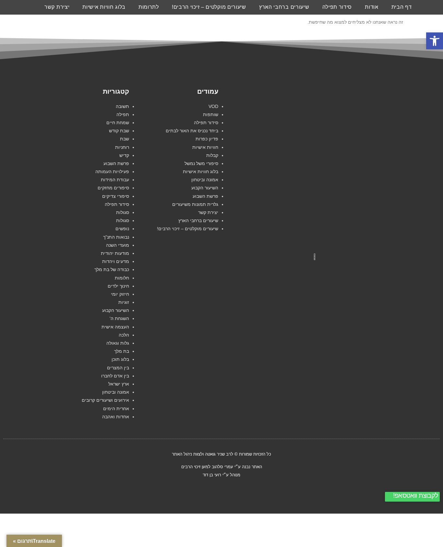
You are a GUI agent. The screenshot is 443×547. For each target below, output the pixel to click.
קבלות (212, 155)
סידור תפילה (337, 7)
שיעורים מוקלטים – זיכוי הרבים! (209, 7)
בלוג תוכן (120, 359)
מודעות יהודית (115, 253)
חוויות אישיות (205, 147)
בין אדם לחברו (115, 375)
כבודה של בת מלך (111, 269)
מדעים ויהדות (115, 261)
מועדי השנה (117, 245)
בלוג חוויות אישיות (104, 7)
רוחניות (122, 147)
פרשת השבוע (205, 196)
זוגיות (123, 302)
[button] (434, 40)
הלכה (124, 335)
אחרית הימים (116, 408)
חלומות (122, 277)
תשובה (122, 106)
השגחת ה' (119, 318)
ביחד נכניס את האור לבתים (192, 130)
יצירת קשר (56, 7)
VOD (213, 106)
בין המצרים (118, 367)
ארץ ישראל (118, 383)
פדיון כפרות (207, 138)
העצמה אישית (115, 326)
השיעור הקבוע (204, 187)
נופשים (122, 228)
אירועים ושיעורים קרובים (105, 400)
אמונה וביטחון (204, 179)
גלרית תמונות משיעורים (195, 204)
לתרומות (148, 7)
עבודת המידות (115, 179)
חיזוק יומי (120, 294)
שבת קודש (119, 130)
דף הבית (401, 7)
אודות (371, 7)
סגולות (122, 212)
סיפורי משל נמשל (201, 163)
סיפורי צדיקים (115, 196)
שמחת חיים (117, 122)
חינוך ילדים (118, 286)
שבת (124, 138)
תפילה (122, 114)
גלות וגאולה (117, 343)
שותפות (210, 114)
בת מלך (121, 351)
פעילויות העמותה (112, 171)
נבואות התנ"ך (116, 237)
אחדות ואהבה (115, 416)
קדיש (124, 155)
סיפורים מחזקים (113, 187)
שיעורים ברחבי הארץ (284, 7)
